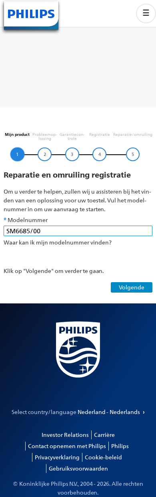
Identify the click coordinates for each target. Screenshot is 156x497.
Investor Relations (65, 435)
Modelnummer (28, 220)
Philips (120, 446)
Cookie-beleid (103, 457)
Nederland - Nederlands (109, 412)
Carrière (104, 435)
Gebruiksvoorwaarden (78, 468)
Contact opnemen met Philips (67, 446)
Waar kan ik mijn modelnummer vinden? (58, 242)
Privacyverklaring (57, 457)
